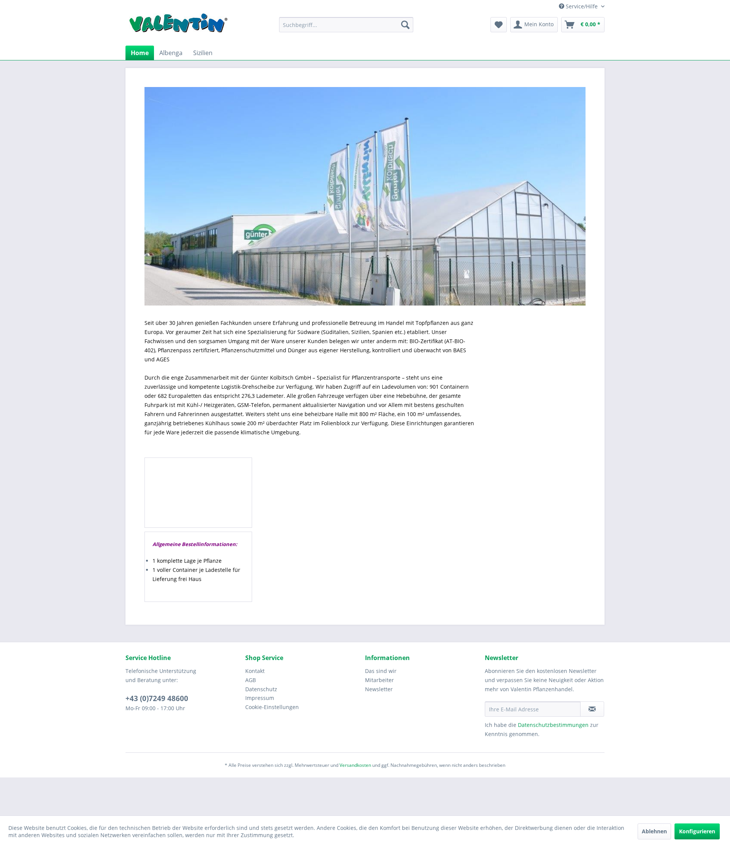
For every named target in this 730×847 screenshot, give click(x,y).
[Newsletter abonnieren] (592, 709)
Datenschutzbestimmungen (553, 724)
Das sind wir (381, 670)
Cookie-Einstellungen (272, 707)
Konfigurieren (697, 831)
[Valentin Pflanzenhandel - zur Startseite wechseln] (178, 25)
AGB (250, 680)
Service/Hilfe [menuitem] (581, 6)
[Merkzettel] (498, 24)
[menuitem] (346, 24)
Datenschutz (261, 689)
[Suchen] (405, 24)
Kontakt (255, 670)
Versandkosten (355, 765)
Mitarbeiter (379, 680)
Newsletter (379, 689)
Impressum (259, 697)
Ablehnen (654, 831)
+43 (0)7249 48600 (156, 698)
